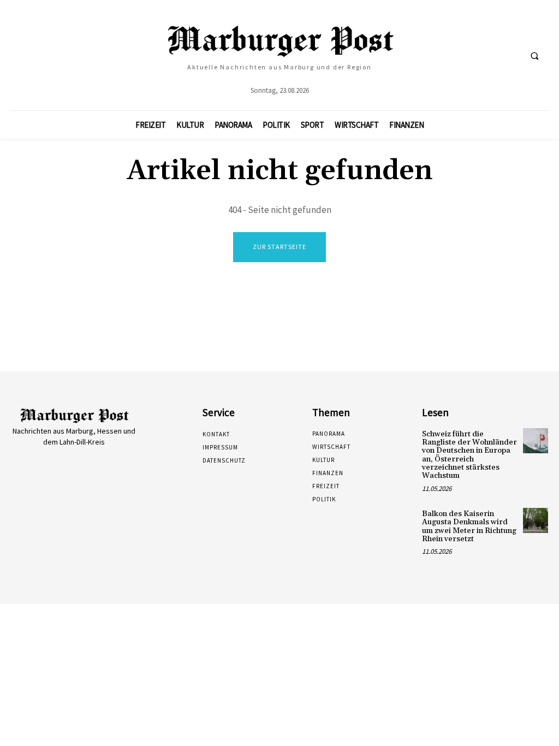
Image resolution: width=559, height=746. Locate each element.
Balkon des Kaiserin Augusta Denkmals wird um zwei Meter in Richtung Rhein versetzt (469, 526)
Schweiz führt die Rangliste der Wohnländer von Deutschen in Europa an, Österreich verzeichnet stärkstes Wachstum (469, 455)
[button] (534, 55)
